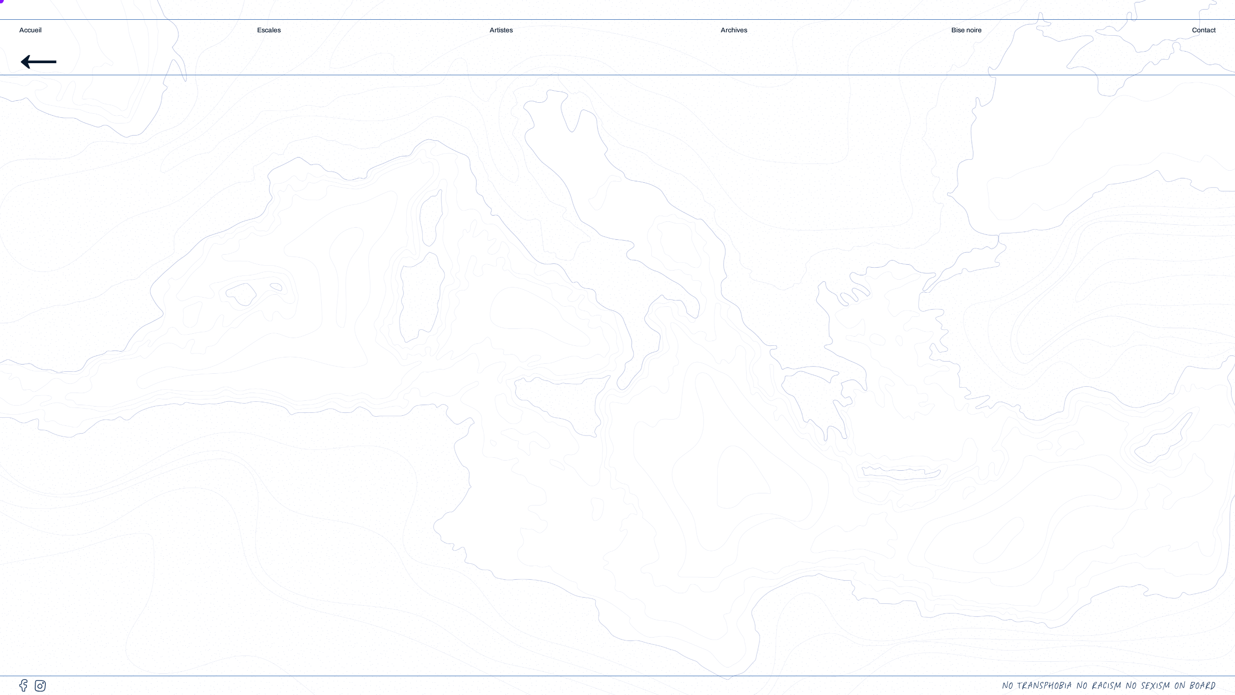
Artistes (501, 30)
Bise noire (966, 30)
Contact (1204, 30)
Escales (269, 30)
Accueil (30, 30)
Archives (734, 30)
